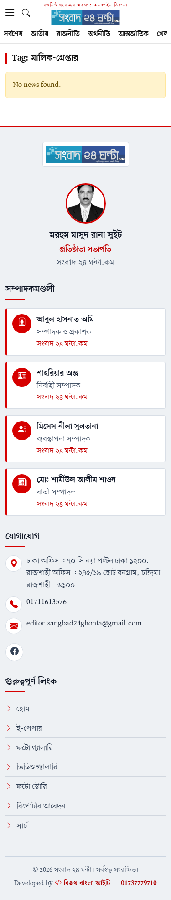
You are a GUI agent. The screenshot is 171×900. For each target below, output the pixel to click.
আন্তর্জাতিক (134, 34)
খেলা (164, 34)
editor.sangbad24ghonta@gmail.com (84, 623)
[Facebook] (14, 652)
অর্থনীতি (99, 34)
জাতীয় (39, 34)
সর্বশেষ (13, 34)
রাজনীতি (68, 34)
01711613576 (46, 602)
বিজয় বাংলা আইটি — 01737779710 (110, 883)
